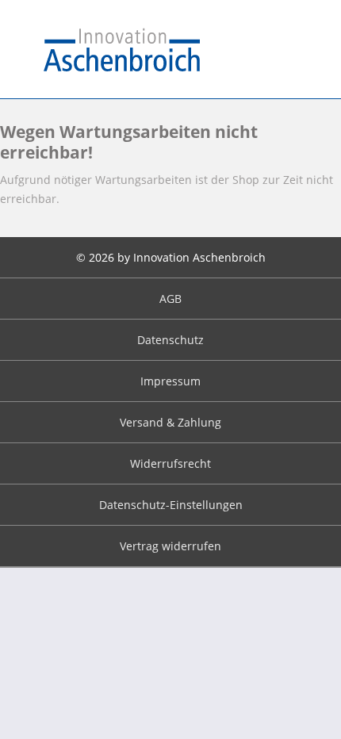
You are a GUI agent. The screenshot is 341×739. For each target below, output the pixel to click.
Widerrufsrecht (170, 463)
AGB (170, 298)
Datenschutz (170, 339)
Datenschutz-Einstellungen (171, 504)
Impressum (170, 381)
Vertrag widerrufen (170, 545)
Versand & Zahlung (170, 422)
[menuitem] (170, 299)
